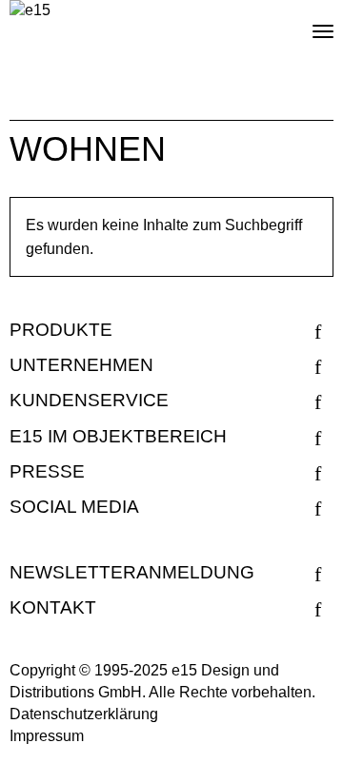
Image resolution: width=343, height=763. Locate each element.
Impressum (47, 736)
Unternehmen (81, 365)
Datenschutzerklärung (84, 714)
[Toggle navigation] (307, 24)
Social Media (74, 507)
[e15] (30, 11)
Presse (47, 471)
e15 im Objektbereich (118, 436)
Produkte (61, 330)
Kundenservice (89, 400)
